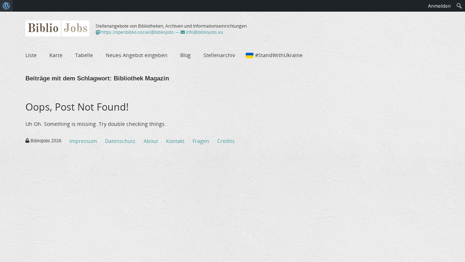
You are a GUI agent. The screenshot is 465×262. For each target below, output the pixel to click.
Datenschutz (120, 141)
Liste (31, 55)
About (150, 141)
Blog (185, 55)
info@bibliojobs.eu (204, 32)
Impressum (83, 141)
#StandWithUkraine (279, 55)
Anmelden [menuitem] (439, 6)
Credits (226, 141)
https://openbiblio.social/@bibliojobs (137, 32)
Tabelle (84, 55)
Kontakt (175, 141)
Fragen (201, 141)
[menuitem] (6, 6)
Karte (55, 55)
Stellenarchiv (219, 55)
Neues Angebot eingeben (136, 55)
